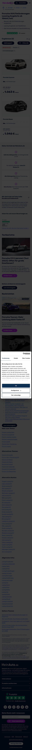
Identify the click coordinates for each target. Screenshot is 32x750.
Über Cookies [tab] (26, 358)
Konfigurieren (15, 390)
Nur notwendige (16, 395)
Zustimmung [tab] (5, 358)
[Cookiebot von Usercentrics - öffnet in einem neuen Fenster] (23, 354)
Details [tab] (16, 358)
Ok (16, 385)
